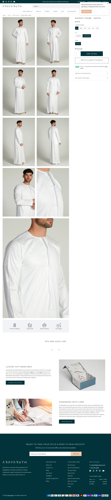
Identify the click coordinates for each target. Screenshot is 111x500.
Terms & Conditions (73, 468)
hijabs (40, 372)
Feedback (49, 476)
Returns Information (74, 478)
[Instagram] (11, 1)
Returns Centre (72, 481)
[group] (19, 42)
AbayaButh (12, 6)
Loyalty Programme (52, 478)
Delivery (70, 476)
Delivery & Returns (82, 78)
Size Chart (49, 473)
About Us (49, 465)
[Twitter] (6, 1)
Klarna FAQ (71, 473)
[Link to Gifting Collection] (82, 390)
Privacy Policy (72, 470)
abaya (32, 372)
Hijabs (55, 11)
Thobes (46, 11)
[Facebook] (3, 1)
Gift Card (70, 484)
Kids (62, 11)
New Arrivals (27, 11)
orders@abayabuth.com (94, 1)
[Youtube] (14, 1)
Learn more (86, 11)
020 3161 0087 (82, 1)
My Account (71, 465)
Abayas (38, 11)
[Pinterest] (8, 1)
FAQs (69, 486)
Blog (47, 470)
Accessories (71, 11)
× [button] (107, 4)
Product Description (83, 73)
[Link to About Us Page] (29, 425)
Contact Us (49, 468)
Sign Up (76, 454)
